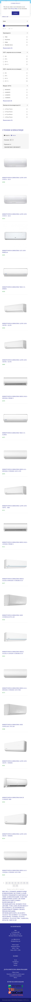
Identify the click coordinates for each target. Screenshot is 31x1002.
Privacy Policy (14, 8)
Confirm (15, 13)
